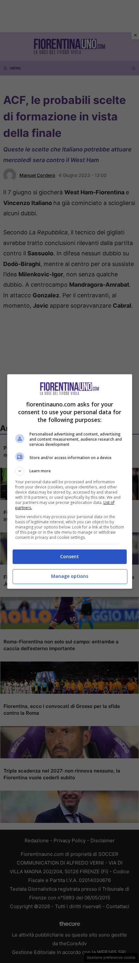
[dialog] (69, 481)
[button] (69, 471)
